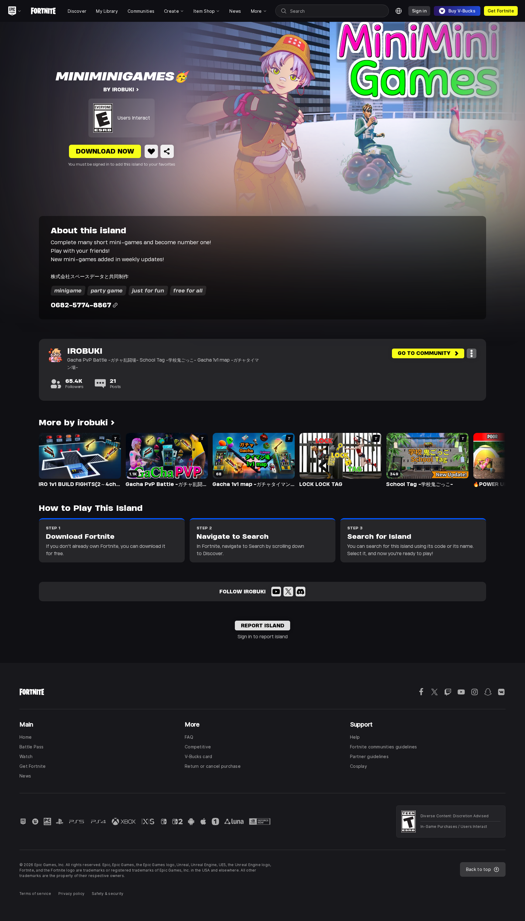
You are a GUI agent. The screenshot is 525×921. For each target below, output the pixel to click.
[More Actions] (471, 353)
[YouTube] (276, 591)
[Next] (489, 459)
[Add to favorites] (151, 151)
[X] (288, 591)
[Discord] (300, 591)
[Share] (167, 151)
